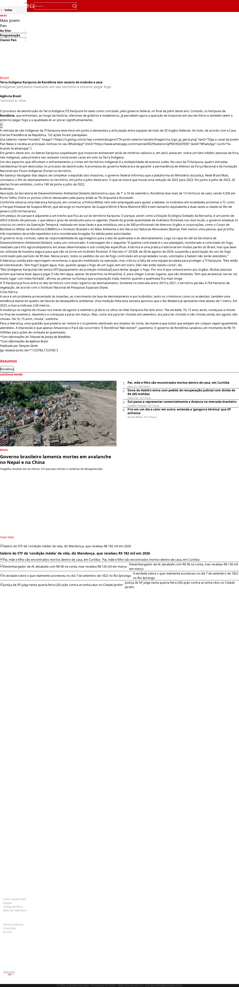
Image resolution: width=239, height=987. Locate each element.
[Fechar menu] (13, 3)
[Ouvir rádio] (32, 6)
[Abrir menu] (5, 6)
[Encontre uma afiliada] (27, 6)
